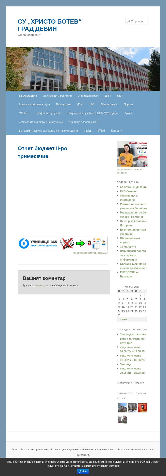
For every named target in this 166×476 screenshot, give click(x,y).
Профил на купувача (48, 113)
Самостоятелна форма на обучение (41, 122)
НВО (91, 104)
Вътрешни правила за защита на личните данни (48, 130)
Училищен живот (88, 95)
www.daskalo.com (83, 449)
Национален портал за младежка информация (133, 255)
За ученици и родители (57, 95)
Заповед (125, 364)
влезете (39, 285)
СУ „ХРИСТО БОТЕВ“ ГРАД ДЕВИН (50, 25)
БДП (119, 95)
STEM (101, 130)
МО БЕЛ (24, 113)
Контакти (116, 130)
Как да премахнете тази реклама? (90, 252)
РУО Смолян (128, 191)
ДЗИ (79, 104)
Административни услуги (34, 104)
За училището (28, 95)
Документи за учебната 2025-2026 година (93, 113)
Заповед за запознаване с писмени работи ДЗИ (133, 338)
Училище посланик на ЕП (84, 122)
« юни (123, 319)
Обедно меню (109, 104)
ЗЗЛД (87, 130)
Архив (128, 113)
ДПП (108, 95)
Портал (128, 104)
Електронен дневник (133, 187)
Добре (83, 471)
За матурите (128, 246)
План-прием (63, 104)
